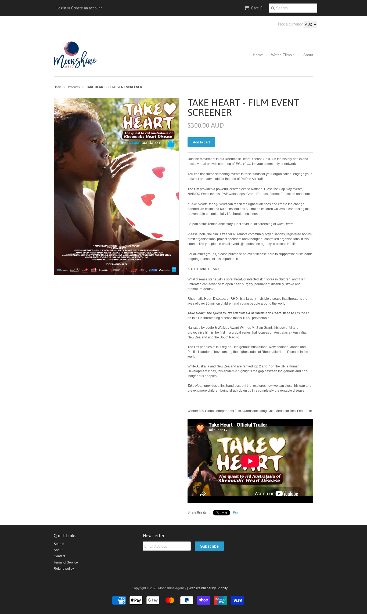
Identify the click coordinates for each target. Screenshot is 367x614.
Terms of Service (66, 562)
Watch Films (282, 55)
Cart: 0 (256, 8)
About (308, 55)
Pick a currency (291, 24)
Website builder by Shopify (208, 588)
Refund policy (64, 568)
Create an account (86, 8)
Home (258, 55)
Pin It (236, 512)
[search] (273, 8)
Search (59, 544)
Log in (61, 8)
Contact (59, 556)
